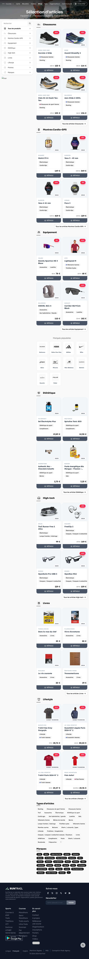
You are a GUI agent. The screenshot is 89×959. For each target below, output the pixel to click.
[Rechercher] (30, 23)
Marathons (23, 912)
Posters (35, 933)
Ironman (22, 927)
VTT (7, 924)
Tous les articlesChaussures (72, 124)
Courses (9, 4)
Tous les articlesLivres (75, 693)
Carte (18, 4)
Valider (71, 903)
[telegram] (65, 893)
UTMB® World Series (10, 931)
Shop (40, 4)
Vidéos (33, 4)
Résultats (25, 4)
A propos (36, 918)
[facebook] (48, 893)
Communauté (67, 4)
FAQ (46, 951)
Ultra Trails (23, 924)
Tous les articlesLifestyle (74, 799)
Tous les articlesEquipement (72, 329)
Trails (7, 918)
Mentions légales (36, 951)
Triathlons (9, 921)
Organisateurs (55, 4)
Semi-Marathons (23, 916)
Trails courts (24, 921)
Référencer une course (36, 922)
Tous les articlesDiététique (73, 492)
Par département (24, 931)
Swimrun (8, 927)
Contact (35, 915)
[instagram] (56, 893)
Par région (23, 936)
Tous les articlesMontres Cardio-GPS (69, 226)
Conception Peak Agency (61, 951)
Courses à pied (9, 913)
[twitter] (52, 893)
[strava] (61, 893)
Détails (50, 70)
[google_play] (70, 893)
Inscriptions (37, 930)
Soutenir (36, 943)
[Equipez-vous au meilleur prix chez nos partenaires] (17, 78)
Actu (45, 4)
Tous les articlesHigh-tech (73, 597)
